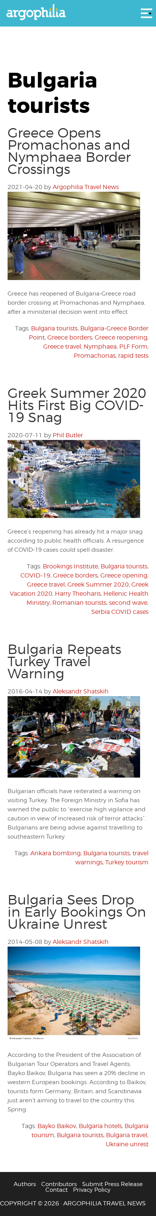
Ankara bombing (55, 853)
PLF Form (133, 346)
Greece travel (62, 346)
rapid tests (133, 355)
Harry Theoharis (78, 593)
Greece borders (69, 337)
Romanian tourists (79, 602)
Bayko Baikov (56, 1126)
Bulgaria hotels (100, 1126)
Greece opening (123, 575)
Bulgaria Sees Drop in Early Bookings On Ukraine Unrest (77, 911)
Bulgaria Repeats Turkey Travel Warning (64, 661)
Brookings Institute (70, 566)
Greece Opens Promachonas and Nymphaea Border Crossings (69, 150)
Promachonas (94, 355)
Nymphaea (100, 346)
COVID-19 (35, 575)
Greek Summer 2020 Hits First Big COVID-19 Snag (77, 405)
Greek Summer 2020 (98, 584)
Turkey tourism (126, 862)
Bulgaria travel (126, 1135)
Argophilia (78, 12)
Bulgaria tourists (54, 328)
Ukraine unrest (127, 1144)
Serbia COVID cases (119, 611)
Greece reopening (121, 337)
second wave (128, 602)
